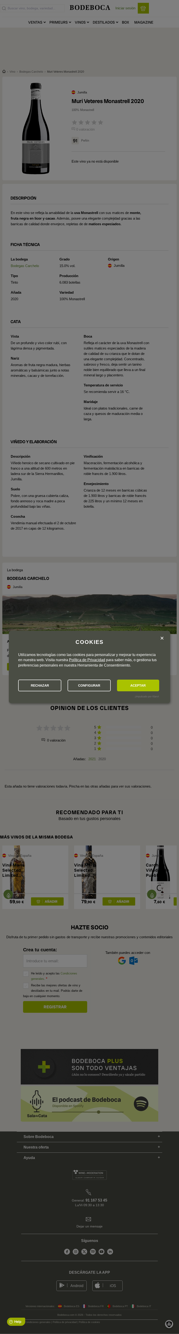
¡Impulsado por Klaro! (147, 696)
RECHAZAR (40, 685)
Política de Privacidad (87, 660)
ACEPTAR (138, 685)
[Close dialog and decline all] (161, 638)
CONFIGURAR (89, 685)
